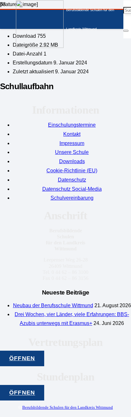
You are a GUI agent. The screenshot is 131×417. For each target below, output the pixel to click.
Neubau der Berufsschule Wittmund (53, 305)
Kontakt (71, 134)
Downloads (72, 161)
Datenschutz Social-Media (72, 189)
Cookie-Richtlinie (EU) (71, 170)
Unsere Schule (72, 152)
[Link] (40, 46)
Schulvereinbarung (72, 198)
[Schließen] (125, 31)
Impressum (71, 143)
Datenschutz (72, 179)
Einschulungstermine (72, 125)
